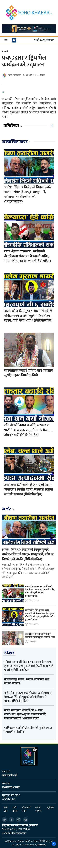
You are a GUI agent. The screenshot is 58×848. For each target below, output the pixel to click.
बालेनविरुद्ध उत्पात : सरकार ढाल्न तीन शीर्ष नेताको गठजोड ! (26, 681)
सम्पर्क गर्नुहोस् (38, 809)
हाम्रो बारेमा (15, 809)
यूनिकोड (50, 807)
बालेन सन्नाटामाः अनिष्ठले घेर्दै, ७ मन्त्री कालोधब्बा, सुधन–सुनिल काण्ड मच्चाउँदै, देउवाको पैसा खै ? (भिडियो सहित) (25, 714)
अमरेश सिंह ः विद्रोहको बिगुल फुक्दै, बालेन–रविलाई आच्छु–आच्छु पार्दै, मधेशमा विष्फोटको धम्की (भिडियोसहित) (28, 194)
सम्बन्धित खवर (15, 141)
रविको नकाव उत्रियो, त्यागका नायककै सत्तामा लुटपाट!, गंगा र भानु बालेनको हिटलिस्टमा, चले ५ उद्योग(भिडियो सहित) (28, 666)
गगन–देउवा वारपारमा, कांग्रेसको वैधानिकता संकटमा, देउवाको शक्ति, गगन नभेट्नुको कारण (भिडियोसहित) (27, 256)
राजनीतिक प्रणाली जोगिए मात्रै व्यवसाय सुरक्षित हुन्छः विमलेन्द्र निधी (28, 373)
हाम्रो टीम (5, 809)
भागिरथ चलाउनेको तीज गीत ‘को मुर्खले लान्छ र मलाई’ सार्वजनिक (28, 729)
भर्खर (7, 509)
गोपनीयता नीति (26, 809)
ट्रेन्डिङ (9, 653)
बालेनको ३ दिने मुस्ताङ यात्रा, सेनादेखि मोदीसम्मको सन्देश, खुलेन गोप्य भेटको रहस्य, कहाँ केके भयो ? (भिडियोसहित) (28, 315)
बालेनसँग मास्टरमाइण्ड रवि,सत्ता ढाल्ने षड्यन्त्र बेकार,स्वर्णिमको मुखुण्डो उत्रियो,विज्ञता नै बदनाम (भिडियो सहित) (27, 697)
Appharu (42, 845)
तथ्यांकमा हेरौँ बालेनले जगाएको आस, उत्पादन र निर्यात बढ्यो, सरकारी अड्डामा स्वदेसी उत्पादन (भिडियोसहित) (28, 489)
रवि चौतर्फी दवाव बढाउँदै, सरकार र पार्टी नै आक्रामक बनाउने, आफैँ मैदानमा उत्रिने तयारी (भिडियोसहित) (28, 430)
